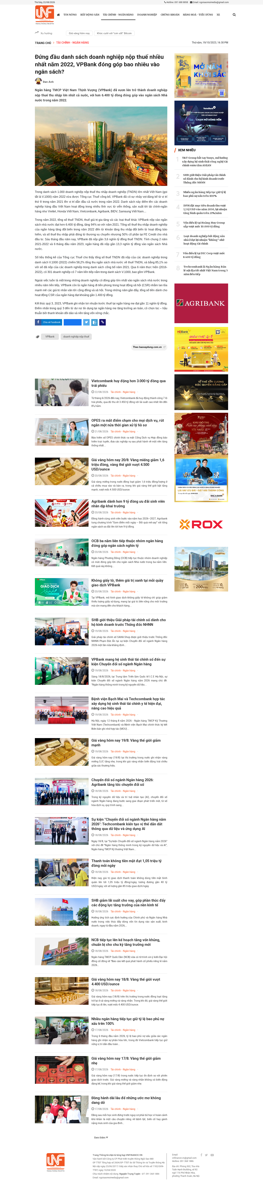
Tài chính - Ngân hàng (118, 14)
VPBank (49, 336)
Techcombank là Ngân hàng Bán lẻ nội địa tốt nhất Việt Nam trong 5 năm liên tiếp (206, 270)
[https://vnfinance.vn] (58, 15)
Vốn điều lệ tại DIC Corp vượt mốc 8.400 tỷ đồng (204, 255)
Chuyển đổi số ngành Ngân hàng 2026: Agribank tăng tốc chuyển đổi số (122, 782)
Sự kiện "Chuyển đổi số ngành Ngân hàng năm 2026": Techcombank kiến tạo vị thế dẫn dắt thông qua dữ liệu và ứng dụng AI (128, 824)
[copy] (102, 322)
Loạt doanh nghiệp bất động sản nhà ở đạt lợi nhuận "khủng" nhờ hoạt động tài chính (204, 240)
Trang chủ (43, 43)
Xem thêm (100, 1137)
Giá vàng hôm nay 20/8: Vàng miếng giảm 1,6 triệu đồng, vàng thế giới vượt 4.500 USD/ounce (127, 464)
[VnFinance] (44, 14)
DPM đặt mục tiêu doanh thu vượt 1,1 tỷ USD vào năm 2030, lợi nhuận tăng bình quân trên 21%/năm (205, 209)
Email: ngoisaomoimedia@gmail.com (210, 2)
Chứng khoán (170, 14)
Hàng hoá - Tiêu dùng (198, 14)
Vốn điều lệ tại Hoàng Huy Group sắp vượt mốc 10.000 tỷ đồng (204, 224)
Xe (218, 14)
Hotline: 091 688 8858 (177, 2)
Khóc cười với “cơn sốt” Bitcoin (114, 33)
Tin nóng (70, 14)
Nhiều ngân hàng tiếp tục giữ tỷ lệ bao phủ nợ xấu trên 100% (204, 194)
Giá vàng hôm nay (79, 33)
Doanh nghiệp (147, 14)
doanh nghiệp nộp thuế (76, 336)
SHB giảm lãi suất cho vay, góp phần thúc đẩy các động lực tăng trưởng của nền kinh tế (128, 902)
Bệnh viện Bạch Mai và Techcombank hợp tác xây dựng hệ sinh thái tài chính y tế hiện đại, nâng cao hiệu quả (128, 703)
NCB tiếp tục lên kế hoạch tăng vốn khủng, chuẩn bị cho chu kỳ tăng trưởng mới (125, 942)
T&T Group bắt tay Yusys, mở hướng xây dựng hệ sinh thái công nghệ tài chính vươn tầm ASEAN (205, 161)
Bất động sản (89, 14)
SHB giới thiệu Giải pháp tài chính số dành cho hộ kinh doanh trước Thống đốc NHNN (204, 178)
